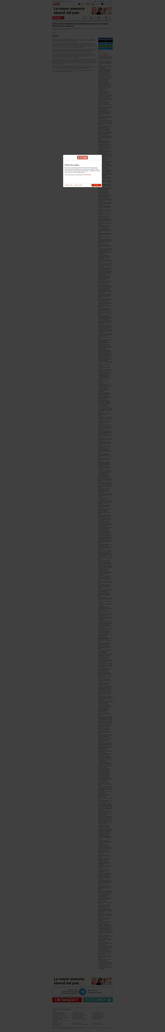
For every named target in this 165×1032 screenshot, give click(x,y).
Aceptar (96, 185)
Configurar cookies (78, 185)
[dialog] (82, 171)
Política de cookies (86, 174)
